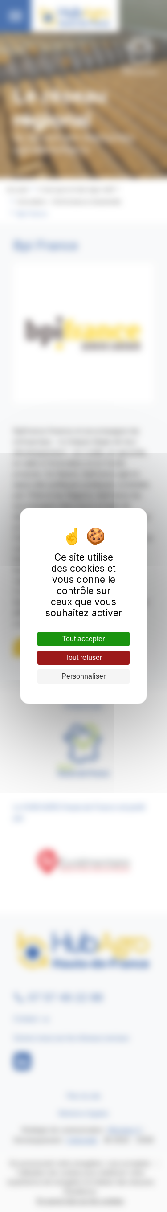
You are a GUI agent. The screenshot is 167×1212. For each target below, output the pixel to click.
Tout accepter (83, 639)
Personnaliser (83, 676)
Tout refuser (83, 657)
